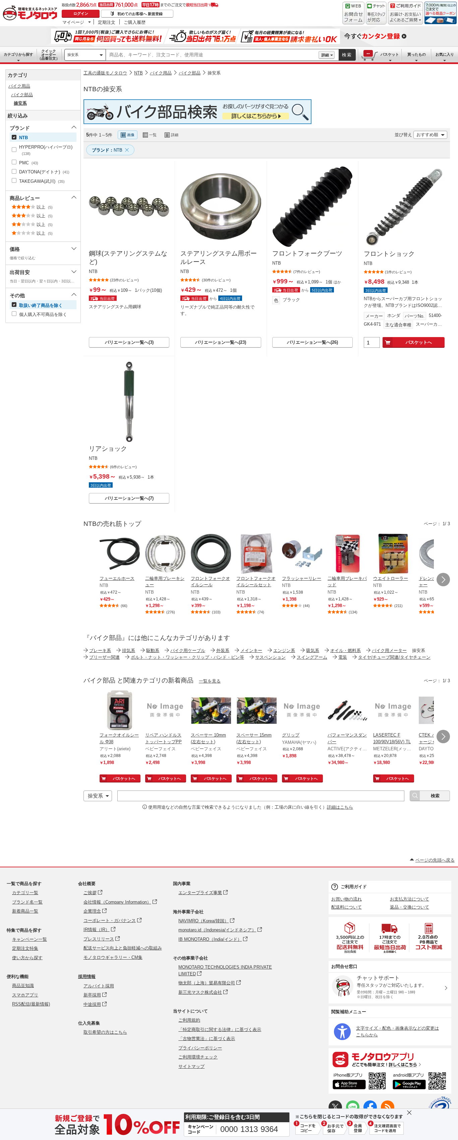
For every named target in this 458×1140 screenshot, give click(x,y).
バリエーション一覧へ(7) (129, 498)
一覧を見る (210, 681)
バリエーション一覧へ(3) (129, 342)
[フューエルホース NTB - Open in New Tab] (120, 554)
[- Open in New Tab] (350, 938)
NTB (138, 72)
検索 (347, 54)
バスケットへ (419, 342)
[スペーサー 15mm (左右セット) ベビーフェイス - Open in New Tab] (256, 711)
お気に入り (445, 54)
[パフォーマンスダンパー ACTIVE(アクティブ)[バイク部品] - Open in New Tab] (348, 711)
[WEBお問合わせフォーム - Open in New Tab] (353, 13)
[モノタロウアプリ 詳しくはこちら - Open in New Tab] (390, 1059)
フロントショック (389, 253)
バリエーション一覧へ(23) (220, 342)
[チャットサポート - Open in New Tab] (376, 13)
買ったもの (416, 54)
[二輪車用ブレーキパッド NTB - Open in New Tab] (348, 554)
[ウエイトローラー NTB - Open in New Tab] (393, 554)
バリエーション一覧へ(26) (312, 342)
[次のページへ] (443, 579)
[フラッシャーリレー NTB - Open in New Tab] (302, 554)
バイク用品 (161, 72)
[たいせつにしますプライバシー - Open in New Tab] (439, 1107)
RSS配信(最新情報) (31, 1004)
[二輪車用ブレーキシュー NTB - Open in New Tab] (165, 554)
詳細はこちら (340, 807)
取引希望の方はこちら (105, 1032)
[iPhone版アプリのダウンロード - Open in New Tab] (359, 1082)
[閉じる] (263, 129)
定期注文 (106, 22)
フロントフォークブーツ (307, 253)
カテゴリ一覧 (25, 892)
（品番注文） (49, 54)
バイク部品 (190, 72)
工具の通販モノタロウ (105, 72)
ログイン (80, 13)
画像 (130, 135)
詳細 (325, 55)
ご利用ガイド (354, 886)
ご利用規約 (189, 1020)
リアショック (108, 448)
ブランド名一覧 (27, 902)
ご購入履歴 (135, 22)
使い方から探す (27, 957)
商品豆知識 (23, 985)
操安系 (72, 55)
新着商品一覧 (25, 911)
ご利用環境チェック (198, 1057)
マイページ (73, 22)
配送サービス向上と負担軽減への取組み (122, 948)
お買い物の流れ (346, 899)
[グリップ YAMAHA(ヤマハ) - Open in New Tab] (302, 711)
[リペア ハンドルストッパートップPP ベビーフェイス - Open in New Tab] (165, 711)
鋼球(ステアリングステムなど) (128, 257)
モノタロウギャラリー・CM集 (112, 957)
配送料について (346, 907)
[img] (31, 13)
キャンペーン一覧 (29, 939)
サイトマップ (191, 1066)
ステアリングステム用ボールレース (218, 257)
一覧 (153, 135)
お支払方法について (409, 899)
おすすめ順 (427, 134)
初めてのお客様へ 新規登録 (140, 14)
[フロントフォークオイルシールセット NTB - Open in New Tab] (256, 554)
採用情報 (87, 976)
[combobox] (212, 55)
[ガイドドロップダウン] (405, 17)
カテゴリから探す (18, 54)
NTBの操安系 (102, 89)
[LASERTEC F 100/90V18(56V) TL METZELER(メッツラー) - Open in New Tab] (393, 711)
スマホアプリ (25, 994)
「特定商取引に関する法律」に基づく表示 (219, 1029)
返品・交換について (409, 907)
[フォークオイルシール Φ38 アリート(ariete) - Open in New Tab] (120, 711)
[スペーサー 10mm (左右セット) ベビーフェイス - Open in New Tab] (211, 711)
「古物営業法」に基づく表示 (206, 1038)
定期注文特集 (25, 948)
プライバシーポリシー (200, 1047)
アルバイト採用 (98, 985)
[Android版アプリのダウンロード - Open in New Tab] (420, 1082)
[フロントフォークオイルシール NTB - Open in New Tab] (211, 554)
